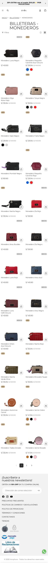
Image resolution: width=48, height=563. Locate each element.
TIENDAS (5, 521)
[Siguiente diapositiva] (45, 3)
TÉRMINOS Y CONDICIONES (13, 513)
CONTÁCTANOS (8, 517)
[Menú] (2, 10)
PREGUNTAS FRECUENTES (13, 501)
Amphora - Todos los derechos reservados (27, 559)
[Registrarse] (38, 490)
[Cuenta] (40, 10)
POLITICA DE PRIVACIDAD (13, 509)
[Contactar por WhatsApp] (44, 551)
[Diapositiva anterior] (2, 3)
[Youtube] (11, 496)
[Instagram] (7, 496)
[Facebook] (3, 496)
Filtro (6, 32)
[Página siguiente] (31, 465)
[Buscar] (7, 10)
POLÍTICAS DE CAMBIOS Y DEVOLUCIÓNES (20, 505)
